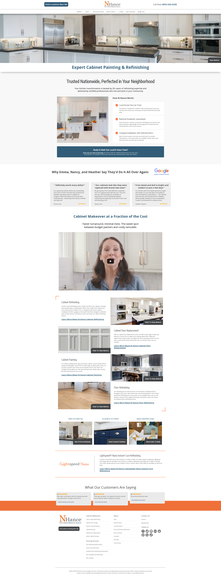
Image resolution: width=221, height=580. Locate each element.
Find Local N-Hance (98, 12)
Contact (121, 12)
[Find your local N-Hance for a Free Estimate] (75, 444)
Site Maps (116, 539)
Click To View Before (153, 322)
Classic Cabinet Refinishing (93, 519)
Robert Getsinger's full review (66, 502)
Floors (87, 12)
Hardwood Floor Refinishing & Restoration (97, 551)
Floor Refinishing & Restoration (94, 544)
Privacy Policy (117, 543)
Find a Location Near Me (56, 4)
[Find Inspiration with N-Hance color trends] (145, 444)
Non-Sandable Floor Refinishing (94, 554)
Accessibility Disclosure (138, 573)
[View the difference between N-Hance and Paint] (110, 444)
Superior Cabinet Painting (93, 526)
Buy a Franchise (130, 12)
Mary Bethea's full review (138, 500)
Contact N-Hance (118, 526)
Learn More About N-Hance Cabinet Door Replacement (132, 347)
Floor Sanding (89, 558)
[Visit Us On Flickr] (155, 531)
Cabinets (79, 12)
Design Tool (141, 12)
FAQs (115, 519)
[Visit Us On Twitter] (147, 531)
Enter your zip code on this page (93, 153)
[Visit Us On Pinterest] (143, 535)
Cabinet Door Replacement (93, 533)
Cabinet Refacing (90, 529)
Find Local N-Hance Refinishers (122, 529)
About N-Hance (110, 12)
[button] (110, 261)
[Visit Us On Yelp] (147, 535)
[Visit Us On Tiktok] (151, 535)
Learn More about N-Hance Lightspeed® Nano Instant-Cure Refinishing (126, 470)
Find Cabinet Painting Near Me (69, 529)
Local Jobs (116, 536)
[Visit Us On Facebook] (143, 531)
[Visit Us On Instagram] (151, 531)
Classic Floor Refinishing (92, 548)
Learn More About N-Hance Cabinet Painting (81, 375)
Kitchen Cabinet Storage (92, 536)
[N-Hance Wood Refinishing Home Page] (112, 7)
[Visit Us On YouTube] (159, 531)
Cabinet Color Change (92, 523)
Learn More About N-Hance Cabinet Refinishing (82, 319)
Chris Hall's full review (101, 502)
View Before (214, 60)
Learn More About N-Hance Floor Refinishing (134, 403)
